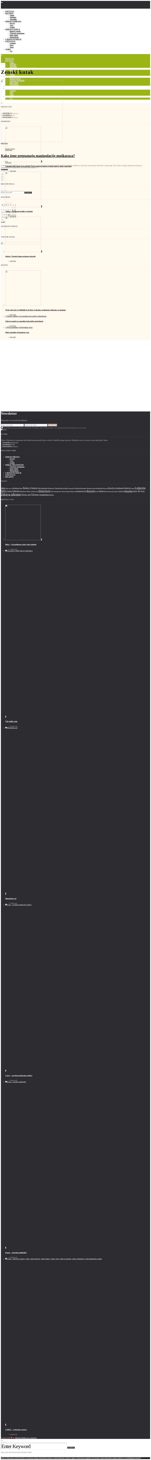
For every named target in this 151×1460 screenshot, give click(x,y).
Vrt (11, 51)
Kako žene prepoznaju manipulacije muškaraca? (38, 156)
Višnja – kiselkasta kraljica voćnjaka (19, 211)
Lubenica (16, 491)
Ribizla (96, 491)
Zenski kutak (8, 150)
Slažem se (145, 1458)
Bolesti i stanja (15, 31)
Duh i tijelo (14, 35)
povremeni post (81, 491)
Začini (12, 27)
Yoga (11, 47)
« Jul (3, 222)
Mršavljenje (14, 37)
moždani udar (34, 491)
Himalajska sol (10, 899)
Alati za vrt (9, 488)
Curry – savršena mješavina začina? (18, 1076)
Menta (29, 491)
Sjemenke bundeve (113, 491)
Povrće (12, 23)
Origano (64, 491)
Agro (8, 49)
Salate (12, 15)
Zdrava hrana (12, 457)
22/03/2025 (13, 216)
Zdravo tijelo (12, 29)
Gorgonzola (71, 488)
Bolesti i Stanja (30, 488)
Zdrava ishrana (13, 21)
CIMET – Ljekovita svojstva (16, 1430)
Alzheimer (15, 488)
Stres (11, 45)
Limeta (133, 488)
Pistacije (73, 491)
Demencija (51, 488)
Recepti (9, 13)
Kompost (105, 488)
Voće (11, 25)
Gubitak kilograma (80, 488)
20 (9, 215)
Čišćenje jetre (26, 495)
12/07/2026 (13, 171)
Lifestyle (10, 41)
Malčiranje (23, 491)
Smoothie (13, 19)
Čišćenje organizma (17, 33)
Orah (52, 491)
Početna (9, 11)
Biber (21, 488)
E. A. (6, 161)
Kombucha (99, 488)
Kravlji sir (112, 488)
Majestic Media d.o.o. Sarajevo (26, 1438)
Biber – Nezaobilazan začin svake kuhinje (20, 544)
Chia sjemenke (42, 488)
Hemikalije (89, 488)
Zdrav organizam (14, 465)
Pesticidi (68, 491)
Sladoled (13, 17)
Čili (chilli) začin (11, 721)
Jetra (94, 488)
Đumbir (51, 495)
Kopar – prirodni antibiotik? (16, 1253)
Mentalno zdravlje (10, 148)
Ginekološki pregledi (61, 488)
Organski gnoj (57, 491)
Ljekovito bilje (13, 39)
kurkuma (120, 488)
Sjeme (106, 491)
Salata (101, 491)
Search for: (4, 190)
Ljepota (13, 43)
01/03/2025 (8, 162)
